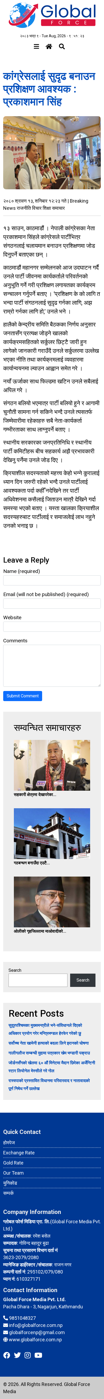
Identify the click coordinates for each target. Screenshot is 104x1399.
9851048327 (22, 1318)
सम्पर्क (8, 1193)
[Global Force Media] (52, 15)
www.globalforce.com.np (35, 1339)
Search (15, 970)
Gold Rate (13, 1163)
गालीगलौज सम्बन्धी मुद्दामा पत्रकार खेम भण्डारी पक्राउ (49, 1052)
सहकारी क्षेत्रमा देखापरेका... (35, 794)
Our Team (13, 1173)
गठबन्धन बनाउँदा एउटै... (32, 862)
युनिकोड (10, 1183)
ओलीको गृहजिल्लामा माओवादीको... (40, 931)
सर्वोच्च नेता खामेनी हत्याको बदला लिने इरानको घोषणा (49, 1043)
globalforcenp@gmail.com (37, 1332)
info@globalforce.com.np (36, 1325)
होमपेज (9, 1142)
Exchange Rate (19, 1152)
